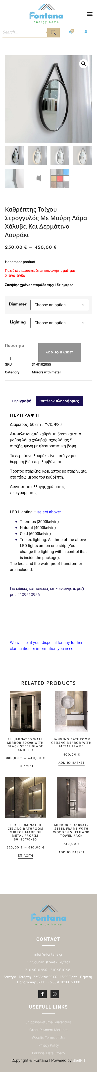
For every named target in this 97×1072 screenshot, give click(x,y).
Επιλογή (25, 767)
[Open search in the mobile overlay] (31, 32)
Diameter (18, 304)
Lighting (18, 322)
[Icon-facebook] (42, 994)
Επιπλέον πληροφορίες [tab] (59, 400)
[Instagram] (54, 994)
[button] (90, 14)
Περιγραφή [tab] (21, 400)
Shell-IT (79, 1061)
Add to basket (59, 352)
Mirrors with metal (46, 372)
